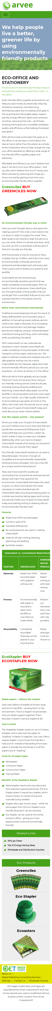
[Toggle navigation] (5, 14)
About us (6, 974)
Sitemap (6, 981)
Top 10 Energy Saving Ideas (21, 845)
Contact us (19, 981)
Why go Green (15, 841)
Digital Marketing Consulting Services (21, 977)
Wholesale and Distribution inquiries (26, 850)
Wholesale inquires (38, 981)
